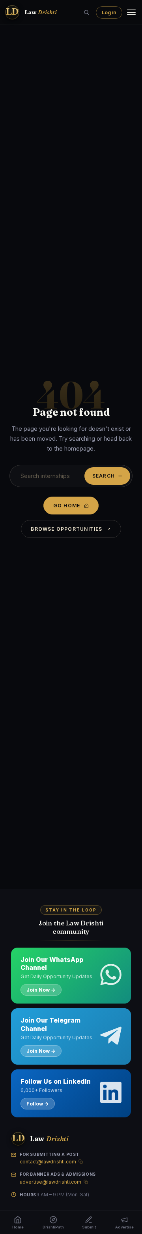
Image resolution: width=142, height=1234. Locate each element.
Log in (109, 12)
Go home (66, 506)
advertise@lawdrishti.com (50, 1182)
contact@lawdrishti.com (48, 1162)
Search (103, 476)
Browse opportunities (66, 529)
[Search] (86, 12)
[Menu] (131, 12)
